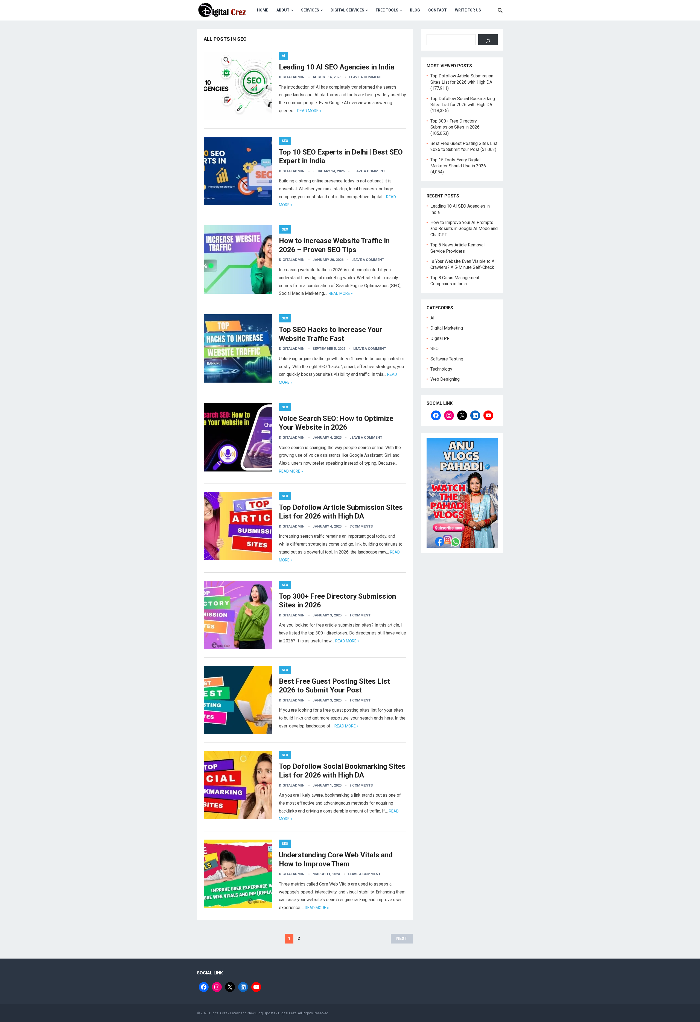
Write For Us (468, 10)
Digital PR (440, 338)
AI (283, 56)
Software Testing (446, 359)
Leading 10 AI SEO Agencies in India (336, 67)
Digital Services (347, 10)
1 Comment (360, 615)
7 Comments (361, 526)
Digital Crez (287, 1013)
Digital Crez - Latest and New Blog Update (242, 1013)
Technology (441, 369)
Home (262, 10)
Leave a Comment (365, 77)
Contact (437, 10)
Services (310, 10)
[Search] (488, 39)
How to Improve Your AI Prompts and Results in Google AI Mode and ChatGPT (464, 228)
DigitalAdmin (292, 77)
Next (401, 938)
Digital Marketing (446, 328)
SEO (285, 141)
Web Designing (445, 379)
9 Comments (361, 785)
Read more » (309, 111)
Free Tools (387, 10)
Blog (415, 10)
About (283, 10)
